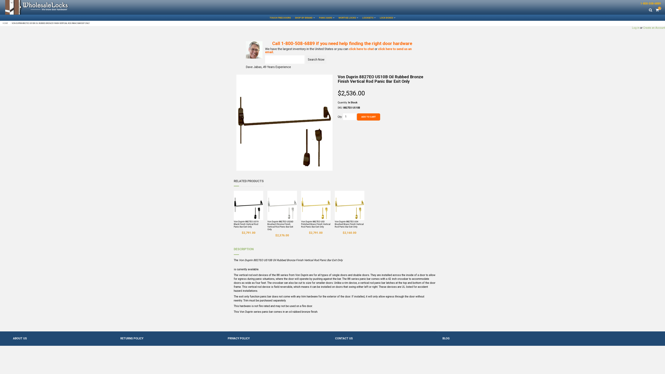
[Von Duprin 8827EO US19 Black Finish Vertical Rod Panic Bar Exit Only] (248, 205)
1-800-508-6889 (650, 3)
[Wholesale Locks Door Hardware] (166, 7)
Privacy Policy (239, 338)
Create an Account (654, 27)
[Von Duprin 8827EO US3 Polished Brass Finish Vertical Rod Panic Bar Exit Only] (316, 205)
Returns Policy (131, 338)
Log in (635, 27)
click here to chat (361, 49)
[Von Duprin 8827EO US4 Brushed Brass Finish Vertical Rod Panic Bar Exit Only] (349, 205)
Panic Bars (325, 17)
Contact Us (344, 338)
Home (5, 23)
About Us (20, 338)
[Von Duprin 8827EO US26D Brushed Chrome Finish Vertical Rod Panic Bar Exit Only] (282, 205)
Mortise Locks (347, 17)
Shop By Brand (304, 17)
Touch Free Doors (280, 17)
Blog (446, 338)
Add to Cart (368, 116)
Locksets (367, 17)
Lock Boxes (386, 17)
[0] (657, 10)
